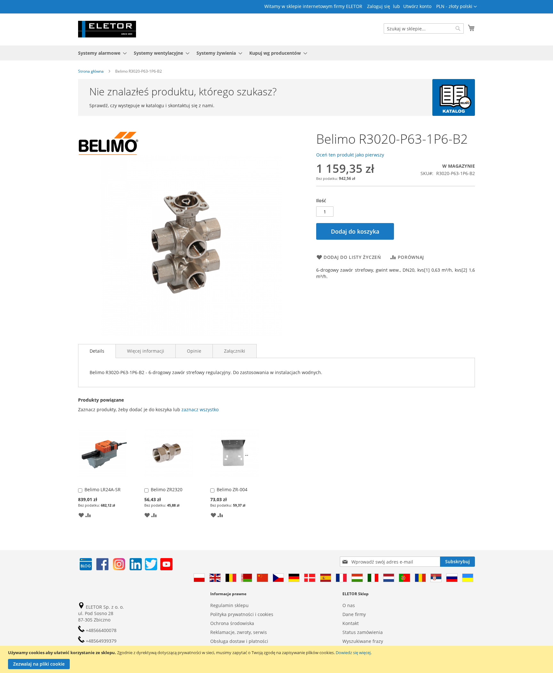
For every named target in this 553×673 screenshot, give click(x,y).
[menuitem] (100, 52)
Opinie (194, 351)
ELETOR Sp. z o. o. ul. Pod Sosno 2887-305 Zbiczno (101, 613)
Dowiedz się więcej (353, 652)
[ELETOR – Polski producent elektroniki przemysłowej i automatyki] (107, 29)
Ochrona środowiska (232, 623)
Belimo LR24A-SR (102, 489)
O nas (348, 605)
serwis (260, 632)
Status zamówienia (362, 632)
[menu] (276, 52)
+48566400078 (100, 630)
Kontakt (350, 623)
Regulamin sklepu (229, 605)
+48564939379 (100, 641)
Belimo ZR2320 (166, 489)
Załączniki (234, 351)
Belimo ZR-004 (232, 489)
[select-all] (200, 409)
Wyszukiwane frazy (362, 641)
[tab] (97, 351)
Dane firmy (354, 614)
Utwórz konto (417, 6)
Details (97, 351)
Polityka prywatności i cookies (241, 614)
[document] (277, 659)
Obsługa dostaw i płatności (239, 641)
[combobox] (424, 28)
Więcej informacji (145, 351)
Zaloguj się (378, 6)
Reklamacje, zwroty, (231, 632)
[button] (456, 6)
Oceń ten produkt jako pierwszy (350, 155)
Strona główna (91, 71)
